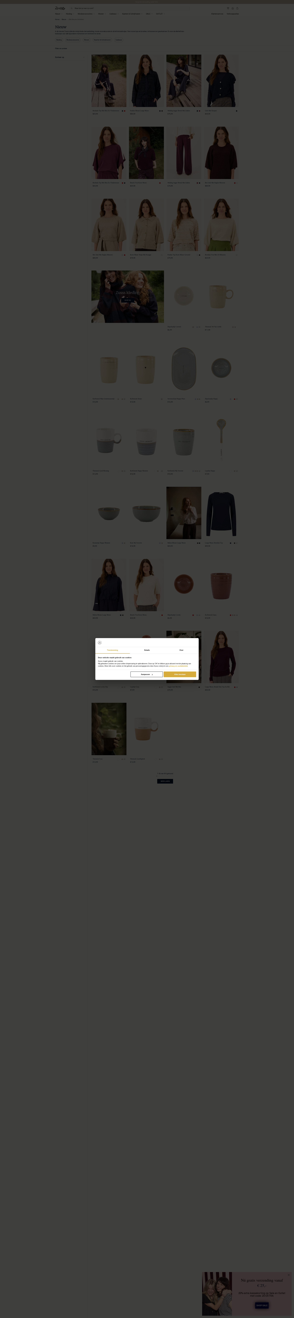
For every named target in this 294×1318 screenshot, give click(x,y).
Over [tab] (181, 650)
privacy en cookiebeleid (178, 666)
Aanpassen (145, 674)
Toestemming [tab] (112, 650)
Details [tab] (147, 650)
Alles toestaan (180, 674)
